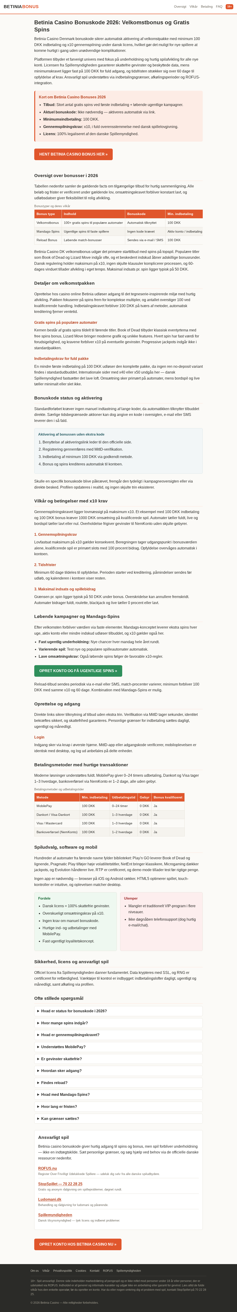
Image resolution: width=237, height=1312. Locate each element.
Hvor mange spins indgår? (64, 1023)
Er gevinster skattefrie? (61, 1059)
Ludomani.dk (49, 1199)
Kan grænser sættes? (60, 1119)
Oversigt (180, 6)
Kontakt (94, 1270)
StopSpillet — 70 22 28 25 (60, 1184)
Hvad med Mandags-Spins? (65, 1095)
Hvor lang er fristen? (59, 1107)
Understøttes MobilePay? (63, 1047)
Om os (35, 1270)
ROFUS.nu (47, 1168)
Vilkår (194, 6)
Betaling (207, 6)
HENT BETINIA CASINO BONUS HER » (73, 154)
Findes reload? (54, 1083)
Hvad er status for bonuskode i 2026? (74, 1011)
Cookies (81, 1270)
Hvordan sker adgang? (61, 1071)
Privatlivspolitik (62, 1270)
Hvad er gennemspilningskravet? (70, 1035)
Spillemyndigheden (55, 1215)
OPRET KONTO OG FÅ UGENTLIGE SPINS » (78, 671)
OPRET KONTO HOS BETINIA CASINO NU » (77, 1244)
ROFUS (108, 1270)
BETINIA (21, 6)
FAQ (219, 6)
